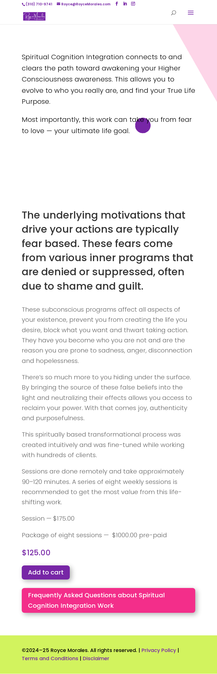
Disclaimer (96, 658)
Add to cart (46, 572)
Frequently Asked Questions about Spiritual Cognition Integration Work (96, 600)
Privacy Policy (159, 650)
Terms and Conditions (50, 658)
